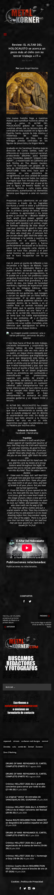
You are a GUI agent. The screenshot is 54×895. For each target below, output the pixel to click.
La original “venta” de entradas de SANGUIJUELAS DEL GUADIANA (23, 798)
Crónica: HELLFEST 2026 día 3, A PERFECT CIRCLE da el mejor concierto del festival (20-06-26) (26, 810)
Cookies (15, 881)
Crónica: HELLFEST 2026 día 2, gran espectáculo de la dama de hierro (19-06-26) (26, 845)
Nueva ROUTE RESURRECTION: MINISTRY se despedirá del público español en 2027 (27, 821)
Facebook (20, 432)
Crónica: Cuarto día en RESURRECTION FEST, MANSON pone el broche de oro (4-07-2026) (27, 868)
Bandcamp (32, 432)
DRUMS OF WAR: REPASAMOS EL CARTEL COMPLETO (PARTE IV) (26, 775)
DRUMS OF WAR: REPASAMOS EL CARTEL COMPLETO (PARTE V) (26, 765)
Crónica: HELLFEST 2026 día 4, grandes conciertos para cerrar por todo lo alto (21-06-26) (25, 786)
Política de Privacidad (32, 881)
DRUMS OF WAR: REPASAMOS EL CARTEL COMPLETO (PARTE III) (26, 834)
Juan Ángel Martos (29, 68)
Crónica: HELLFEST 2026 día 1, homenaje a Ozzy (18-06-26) (26, 857)
